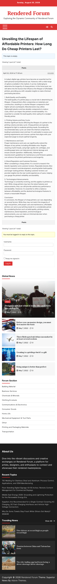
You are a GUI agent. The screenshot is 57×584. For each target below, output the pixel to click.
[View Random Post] (47, 27)
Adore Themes (18, 580)
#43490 (51, 73)
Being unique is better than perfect (31, 367)
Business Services (9, 391)
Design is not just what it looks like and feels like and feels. (28, 307)
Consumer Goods (9, 409)
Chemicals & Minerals (10, 396)
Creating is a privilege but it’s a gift (32, 352)
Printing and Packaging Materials (15, 427)
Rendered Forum (28, 13)
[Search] (52, 27)
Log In (8, 263)
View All (48, 521)
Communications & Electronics (14, 405)
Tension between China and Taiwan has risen (33, 547)
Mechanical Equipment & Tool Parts (16, 418)
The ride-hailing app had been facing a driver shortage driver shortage (33, 563)
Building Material (8, 387)
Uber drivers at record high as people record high (33, 531)
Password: (7, 250)
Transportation (8, 432)
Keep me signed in (12, 259)
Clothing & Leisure (9, 400)
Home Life (6, 414)
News (8, 302)
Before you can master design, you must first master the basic (34, 323)
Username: (8, 242)
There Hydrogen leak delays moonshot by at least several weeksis (34, 338)
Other (4, 423)
